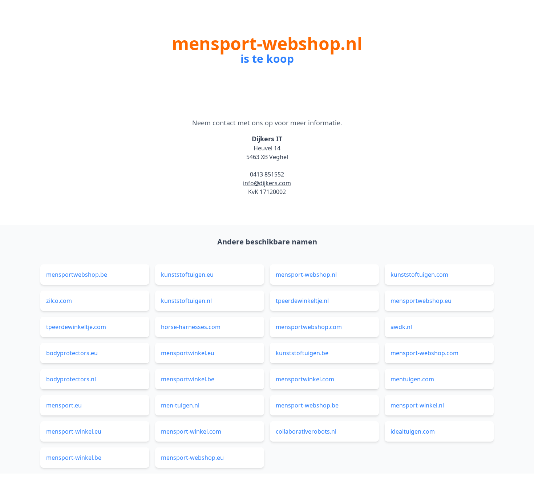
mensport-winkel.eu (73, 431)
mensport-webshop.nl (306, 275)
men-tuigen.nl (180, 405)
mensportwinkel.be (187, 379)
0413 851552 (267, 174)
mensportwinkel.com (305, 379)
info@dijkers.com (267, 183)
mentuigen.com (412, 379)
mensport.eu (64, 405)
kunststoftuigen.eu (187, 275)
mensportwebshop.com (309, 327)
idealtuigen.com (413, 431)
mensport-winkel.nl (417, 405)
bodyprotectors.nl (71, 379)
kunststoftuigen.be (302, 353)
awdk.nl (401, 327)
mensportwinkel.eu (187, 353)
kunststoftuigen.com (419, 275)
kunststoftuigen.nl (186, 301)
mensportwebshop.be (76, 275)
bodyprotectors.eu (72, 353)
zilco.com (59, 301)
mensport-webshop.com (424, 353)
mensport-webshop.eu (192, 458)
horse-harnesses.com (191, 327)
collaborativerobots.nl (306, 431)
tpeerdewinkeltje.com (76, 327)
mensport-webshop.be (307, 405)
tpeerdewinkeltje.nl (302, 301)
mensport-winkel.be (73, 458)
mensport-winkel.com (191, 431)
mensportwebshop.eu (421, 301)
